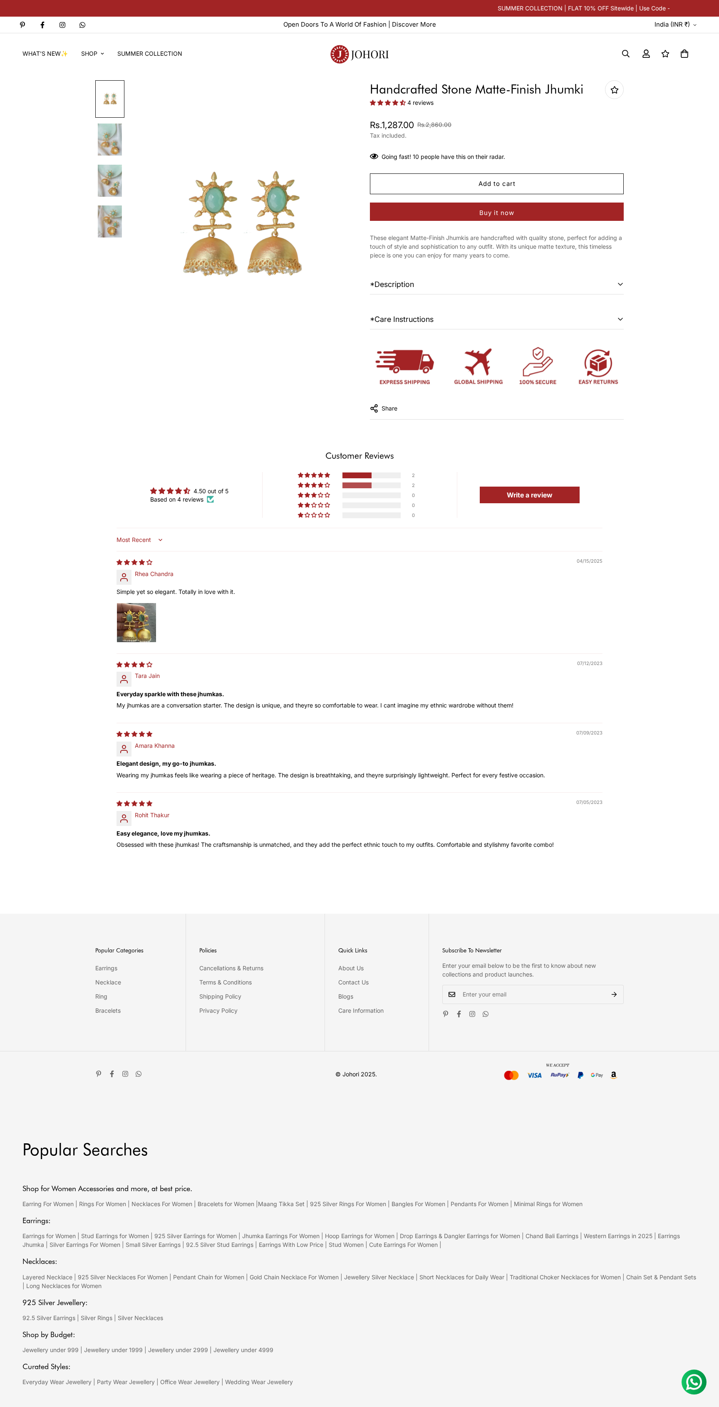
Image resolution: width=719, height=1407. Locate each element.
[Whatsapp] (82, 25)
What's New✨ (45, 53)
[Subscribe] (614, 994)
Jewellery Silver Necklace (379, 1277)
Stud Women (346, 1244)
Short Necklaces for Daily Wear (461, 1277)
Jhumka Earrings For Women (281, 1235)
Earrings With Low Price (291, 1244)
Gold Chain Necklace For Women (294, 1277)
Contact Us (353, 982)
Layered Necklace (47, 1277)
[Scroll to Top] (702, 1361)
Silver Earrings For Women (85, 1244)
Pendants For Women (479, 1203)
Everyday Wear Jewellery (57, 1381)
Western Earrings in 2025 (618, 1235)
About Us (351, 968)
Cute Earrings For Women (403, 1244)
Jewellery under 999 (50, 1349)
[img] (134, 562)
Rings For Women (102, 1203)
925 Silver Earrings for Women (195, 1235)
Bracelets (108, 1010)
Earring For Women (48, 1203)
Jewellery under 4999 (243, 1349)
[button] (684, 53)
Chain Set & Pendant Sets (661, 1277)
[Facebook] (42, 25)
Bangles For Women (419, 1203)
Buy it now (496, 213)
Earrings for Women (49, 1235)
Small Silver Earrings (153, 1244)
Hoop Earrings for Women (359, 1235)
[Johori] (359, 53)
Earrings (106, 968)
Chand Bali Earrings (552, 1235)
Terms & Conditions (225, 982)
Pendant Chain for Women (208, 1277)
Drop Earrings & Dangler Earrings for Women (460, 1235)
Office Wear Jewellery (190, 1381)
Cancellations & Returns (231, 968)
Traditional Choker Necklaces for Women (565, 1277)
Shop (89, 53)
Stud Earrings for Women (115, 1235)
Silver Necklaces (140, 1317)
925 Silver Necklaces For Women (123, 1277)
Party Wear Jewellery (126, 1381)
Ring (101, 996)
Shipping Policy (220, 996)
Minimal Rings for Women (548, 1203)
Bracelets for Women (226, 1203)
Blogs (345, 996)
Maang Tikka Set (281, 1203)
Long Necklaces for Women (64, 1285)
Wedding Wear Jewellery (259, 1381)
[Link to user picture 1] (136, 623)
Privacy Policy (218, 1010)
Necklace (108, 982)
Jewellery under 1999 (113, 1349)
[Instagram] (62, 25)
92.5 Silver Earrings (48, 1317)
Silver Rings (96, 1317)
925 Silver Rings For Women (348, 1203)
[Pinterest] (22, 25)
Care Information (361, 1010)
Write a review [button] (530, 495)
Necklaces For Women (161, 1203)
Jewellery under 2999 (178, 1349)
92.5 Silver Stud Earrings (219, 1244)
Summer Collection (149, 53)
